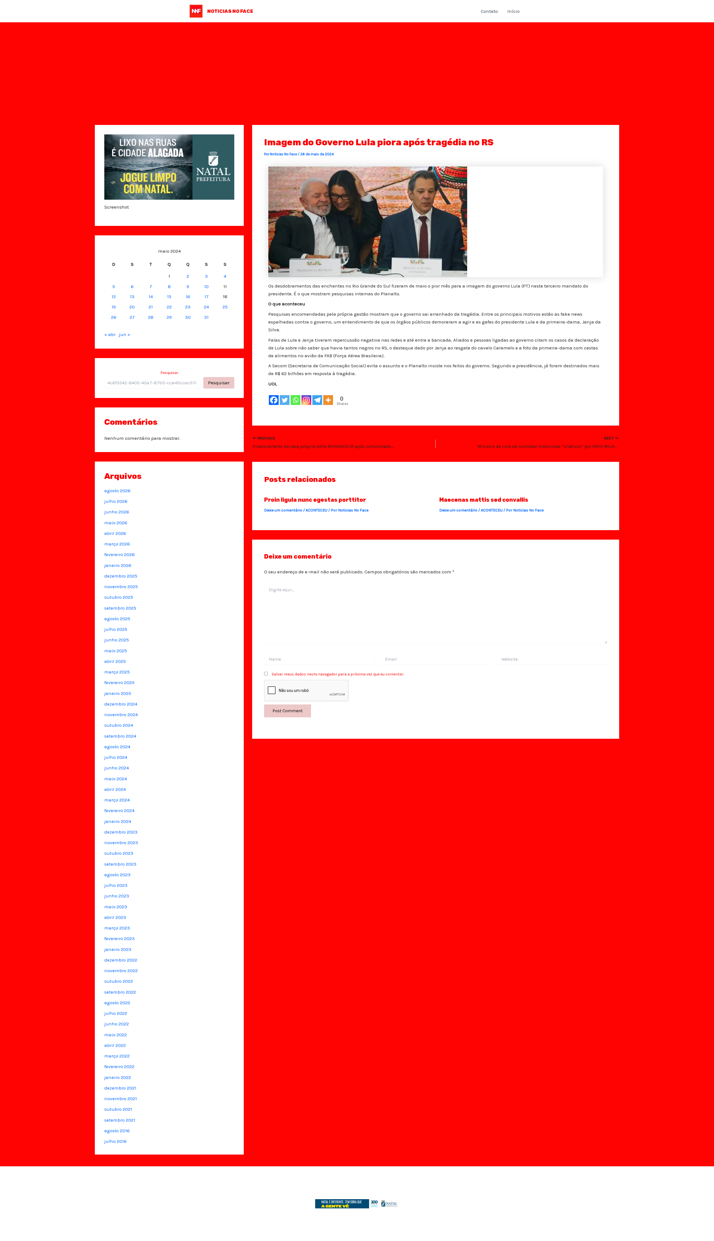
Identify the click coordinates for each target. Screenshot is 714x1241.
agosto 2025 (117, 618)
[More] (328, 400)
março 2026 (117, 544)
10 (206, 286)
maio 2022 (115, 1034)
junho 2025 (116, 640)
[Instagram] (306, 400)
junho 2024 (116, 768)
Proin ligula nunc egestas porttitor (315, 499)
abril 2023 (115, 917)
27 (132, 317)
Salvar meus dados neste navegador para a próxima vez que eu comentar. (338, 674)
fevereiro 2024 (119, 810)
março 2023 (117, 928)
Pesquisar (169, 372)
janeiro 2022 (117, 1077)
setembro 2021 (119, 1120)
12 (114, 296)
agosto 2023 (117, 874)
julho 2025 (115, 629)
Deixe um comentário (283, 510)
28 (150, 317)
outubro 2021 (118, 1109)
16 (188, 296)
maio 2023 (115, 906)
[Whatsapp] (295, 400)
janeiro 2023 (117, 949)
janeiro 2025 (117, 693)
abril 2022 (115, 1045)
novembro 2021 (120, 1098)
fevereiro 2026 (119, 554)
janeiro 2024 (117, 821)
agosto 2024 (117, 746)
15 (169, 296)
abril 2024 (115, 789)
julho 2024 (115, 757)
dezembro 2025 (120, 576)
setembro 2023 (120, 864)
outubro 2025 (118, 597)
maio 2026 (115, 522)
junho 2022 (116, 1024)
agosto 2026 (117, 490)
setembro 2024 (120, 736)
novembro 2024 (121, 714)
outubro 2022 (118, 981)
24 (206, 307)
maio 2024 (115, 778)
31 (206, 317)
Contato (489, 11)
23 (187, 307)
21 (151, 307)
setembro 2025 (120, 608)
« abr (109, 334)
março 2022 (117, 1056)
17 (206, 296)
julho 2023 (115, 885)
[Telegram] (317, 400)
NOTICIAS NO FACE (230, 11)
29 (169, 317)
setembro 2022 (120, 992)
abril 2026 (115, 533)
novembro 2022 (121, 970)
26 (113, 317)
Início (513, 11)
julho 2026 (115, 501)
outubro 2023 (118, 853)
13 (132, 296)
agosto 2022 (117, 1002)
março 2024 (117, 800)
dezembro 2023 (121, 832)
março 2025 (117, 672)
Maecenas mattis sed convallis (483, 499)
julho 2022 (115, 1013)
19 (114, 307)
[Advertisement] (357, 64)
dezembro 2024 (120, 704)
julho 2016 (115, 1141)
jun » (124, 334)
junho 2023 (116, 896)
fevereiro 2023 (119, 938)
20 (132, 307)
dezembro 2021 (120, 1088)
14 (151, 296)
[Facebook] (274, 400)
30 (188, 317)
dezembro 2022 (120, 960)
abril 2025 (115, 661)
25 (225, 307)
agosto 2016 (117, 1130)
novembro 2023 (121, 842)
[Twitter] (285, 400)
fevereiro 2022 (119, 1066)
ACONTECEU (316, 510)
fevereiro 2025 (119, 682)
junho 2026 (116, 512)
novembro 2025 (121, 586)
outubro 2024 (118, 725)
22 (169, 307)
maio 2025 (115, 650)
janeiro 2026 (117, 565)
